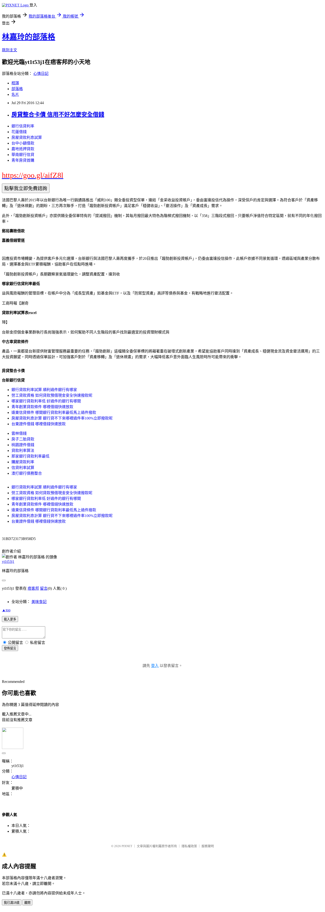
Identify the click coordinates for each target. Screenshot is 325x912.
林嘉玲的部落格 (28, 37)
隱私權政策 (189, 846)
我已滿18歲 (12, 902)
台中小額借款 (22, 143)
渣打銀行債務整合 (26, 473)
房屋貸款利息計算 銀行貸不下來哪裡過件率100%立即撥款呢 (62, 418)
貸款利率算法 (22, 451)
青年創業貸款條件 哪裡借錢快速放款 (42, 407)
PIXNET (127, 846)
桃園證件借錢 (22, 445)
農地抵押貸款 (22, 149)
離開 (27, 902)
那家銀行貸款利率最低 (30, 456)
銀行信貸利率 (22, 126)
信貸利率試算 (22, 468)
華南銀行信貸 (22, 155)
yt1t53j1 (8, 562)
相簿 (15, 83)
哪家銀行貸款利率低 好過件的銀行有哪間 (46, 401)
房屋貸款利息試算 (26, 137)
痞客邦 (33, 588)
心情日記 (41, 74)
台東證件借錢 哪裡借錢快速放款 (38, 424)
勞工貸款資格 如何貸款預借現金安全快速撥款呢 (51, 395)
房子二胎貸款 (22, 439)
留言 (44, 588)
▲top (6, 610)
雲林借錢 (19, 433)
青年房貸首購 (22, 160)
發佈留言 (10, 648)
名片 (15, 94)
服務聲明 (208, 846)
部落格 (17, 89)
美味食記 (39, 602)
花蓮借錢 (19, 132)
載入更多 (10, 619)
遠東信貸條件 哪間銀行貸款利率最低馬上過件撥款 (53, 412)
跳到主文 (9, 50)
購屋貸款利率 (22, 462)
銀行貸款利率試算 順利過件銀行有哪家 (44, 390)
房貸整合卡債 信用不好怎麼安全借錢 (57, 114)
